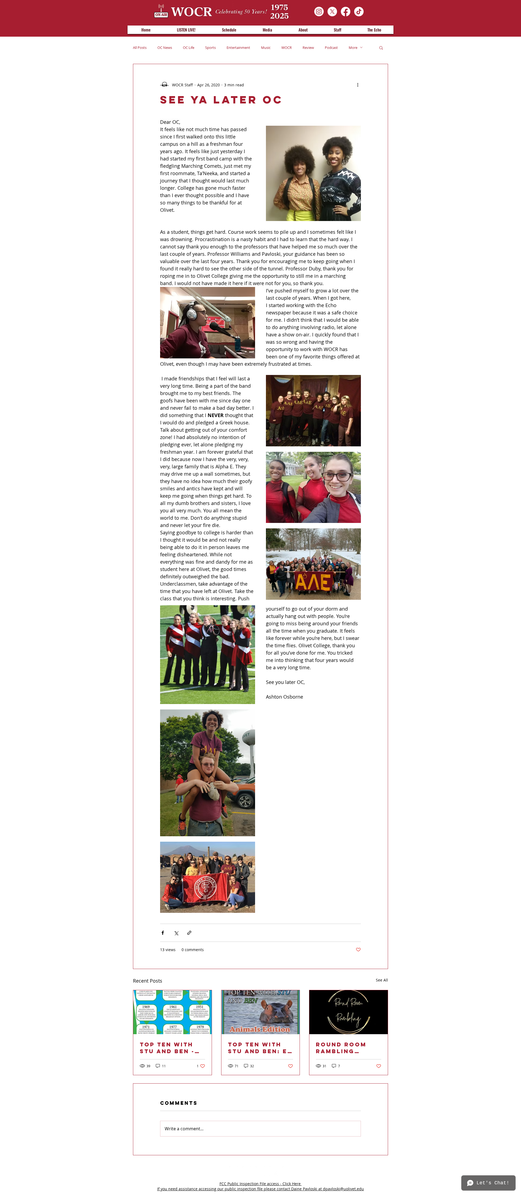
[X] (332, 11)
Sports (210, 47)
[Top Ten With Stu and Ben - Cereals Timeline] (172, 1012)
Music (266, 47)
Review (308, 47)
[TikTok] (359, 11)
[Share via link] (189, 932)
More (353, 47)
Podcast (331, 47)
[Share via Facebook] (162, 932)
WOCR (286, 47)
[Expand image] (313, 410)
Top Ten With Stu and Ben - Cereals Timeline (167, 1048)
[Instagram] (319, 11)
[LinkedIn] (247, 1171)
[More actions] (357, 84)
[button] (381, 47)
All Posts (140, 47)
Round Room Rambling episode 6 (341, 1048)
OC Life (188, 47)
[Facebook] (345, 11)
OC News (164, 47)
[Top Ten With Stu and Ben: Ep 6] (260, 1012)
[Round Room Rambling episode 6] (348, 1012)
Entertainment (238, 47)
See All (382, 980)
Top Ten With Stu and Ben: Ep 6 (260, 1048)
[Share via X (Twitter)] (176, 932)
